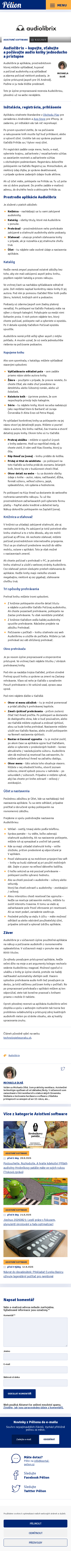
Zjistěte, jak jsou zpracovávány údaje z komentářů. (33, 1407)
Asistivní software (15, 39)
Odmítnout (35, 1533)
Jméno (6, 1351)
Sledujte (36, 1475)
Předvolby (35, 1542)
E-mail (6, 1364)
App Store (39, 119)
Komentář (9, 1315)
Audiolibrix (14, 1055)
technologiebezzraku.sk (17, 1038)
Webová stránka (11, 1377)
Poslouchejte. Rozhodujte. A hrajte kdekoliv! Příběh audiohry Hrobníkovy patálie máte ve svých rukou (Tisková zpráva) (35, 1168)
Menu (62, 5)
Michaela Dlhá (13, 1082)
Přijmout (35, 1523)
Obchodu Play (51, 115)
